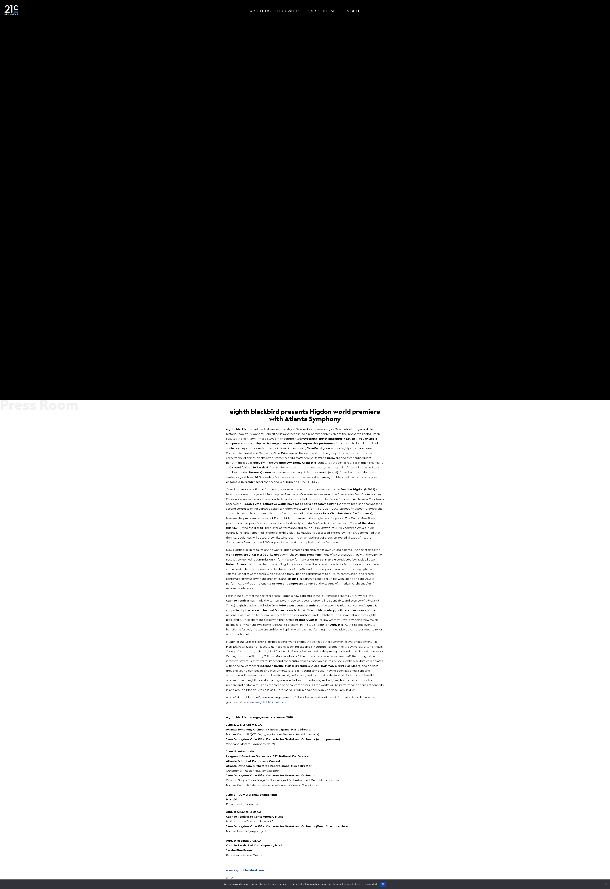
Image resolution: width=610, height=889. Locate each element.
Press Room (320, 11)
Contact (350, 11)
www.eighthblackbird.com (268, 702)
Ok (382, 884)
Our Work (288, 11)
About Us (260, 11)
